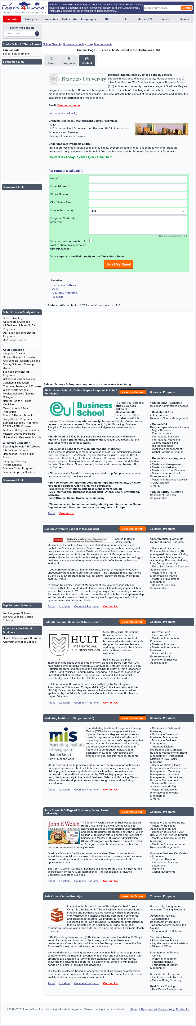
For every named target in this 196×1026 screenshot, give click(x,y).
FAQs (142, 1009)
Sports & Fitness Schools (18, 415)
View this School (133, 392)
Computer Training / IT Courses (22, 386)
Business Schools (73, 44)
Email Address (59, 186)
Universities (50, 19)
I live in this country (62, 210)
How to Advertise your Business (22, 638)
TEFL (126, 19)
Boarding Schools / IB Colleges (21, 446)
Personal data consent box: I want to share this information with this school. (68, 245)
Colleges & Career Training (19, 378)
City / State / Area (60, 202)
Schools (12, 19)
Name (54, 178)
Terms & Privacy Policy (161, 1009)
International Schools (15, 450)
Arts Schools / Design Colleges (21, 360)
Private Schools (12, 464)
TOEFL (107, 19)
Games (184, 19)
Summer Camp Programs (18, 468)
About (55, 288)
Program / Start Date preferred (62, 220)
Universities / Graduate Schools (22, 437)
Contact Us (66, 513)
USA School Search (14, 339)
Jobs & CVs (146, 19)
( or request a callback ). (63, 113)
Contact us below (68, 105)
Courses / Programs (64, 292)
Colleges (31, 19)
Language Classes (14, 353)
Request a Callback (64, 285)
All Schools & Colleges (16, 321)
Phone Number (59, 194)
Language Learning (15, 461)
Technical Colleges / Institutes (21, 430)
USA (89, 44)
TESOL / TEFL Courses (17, 426)
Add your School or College (19, 641)
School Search (52, 44)
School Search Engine (16, 53)
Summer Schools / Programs (20, 422)
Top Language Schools (17, 613)
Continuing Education (16, 382)
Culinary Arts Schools (16, 389)
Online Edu (69, 19)
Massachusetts (103, 44)
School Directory (13, 318)
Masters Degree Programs (19, 433)
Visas (165, 19)
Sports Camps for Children (19, 472)
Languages (88, 19)
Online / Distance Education (19, 357)
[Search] (37, 33)
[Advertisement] (112, 32)
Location (57, 296)
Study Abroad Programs (17, 419)
